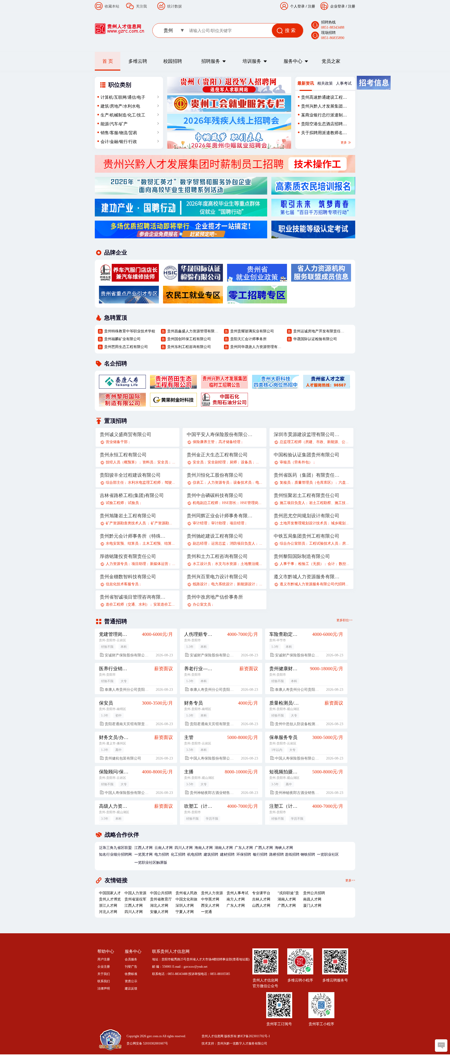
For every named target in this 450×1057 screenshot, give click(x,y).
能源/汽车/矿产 (114, 124)
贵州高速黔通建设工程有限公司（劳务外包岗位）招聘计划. (324, 98)
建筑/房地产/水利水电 (120, 106)
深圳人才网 (185, 905)
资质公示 (131, 981)
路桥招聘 (276, 854)
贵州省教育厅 (161, 899)
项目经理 (237, 523)
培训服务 (251, 61)
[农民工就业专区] (193, 300)
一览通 (206, 912)
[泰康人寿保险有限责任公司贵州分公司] (122, 386)
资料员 (147, 462)
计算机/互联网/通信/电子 (123, 97)
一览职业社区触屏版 (150, 863)
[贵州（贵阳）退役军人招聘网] (229, 90)
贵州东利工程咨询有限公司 (189, 347)
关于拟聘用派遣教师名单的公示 (324, 133)
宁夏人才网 (185, 912)
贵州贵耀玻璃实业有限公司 (252, 331)
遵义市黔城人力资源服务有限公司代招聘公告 (316, 584)
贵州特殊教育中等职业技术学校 (129, 331)
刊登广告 (131, 966)
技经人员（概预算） (122, 462)
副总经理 (200, 543)
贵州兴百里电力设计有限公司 (217, 576)
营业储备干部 (117, 442)
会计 (331, 564)
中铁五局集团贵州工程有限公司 (306, 536)
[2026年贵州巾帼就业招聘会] (229, 146)
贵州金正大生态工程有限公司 (217, 454)
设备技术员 (242, 482)
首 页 (107, 61)
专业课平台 (261, 893)
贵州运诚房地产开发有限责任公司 (319, 331)
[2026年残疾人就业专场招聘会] (229, 127)
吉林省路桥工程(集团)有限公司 (132, 495)
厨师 (233, 462)
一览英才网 (143, 854)
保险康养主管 (204, 442)
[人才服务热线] (326, 386)
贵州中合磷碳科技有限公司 (215, 495)
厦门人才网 (312, 905)
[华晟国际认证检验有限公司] (193, 279)
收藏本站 (112, 6)
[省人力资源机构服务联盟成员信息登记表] (321, 279)
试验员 (133, 503)
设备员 (246, 462)
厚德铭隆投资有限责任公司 (128, 556)
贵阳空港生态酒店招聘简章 (324, 125)
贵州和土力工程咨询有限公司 (217, 556)
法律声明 (103, 988)
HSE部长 (229, 503)
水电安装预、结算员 (122, 543)
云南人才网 (163, 848)
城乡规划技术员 (344, 523)
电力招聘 (161, 854)
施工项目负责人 (292, 503)
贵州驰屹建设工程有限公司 (215, 536)
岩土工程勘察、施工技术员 (331, 503)
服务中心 (293, 61)
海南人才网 (204, 848)
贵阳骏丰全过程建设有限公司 (130, 475)
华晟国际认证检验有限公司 (315, 339)
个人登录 (297, 6)
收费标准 (131, 974)
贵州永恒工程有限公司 (123, 454)
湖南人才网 (224, 848)
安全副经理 (217, 462)
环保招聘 (243, 854)
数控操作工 (348, 564)
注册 (351, 6)
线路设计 (200, 584)
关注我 (141, 6)
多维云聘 (137, 61)
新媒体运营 (159, 564)
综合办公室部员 (292, 543)
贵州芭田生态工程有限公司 (126, 347)
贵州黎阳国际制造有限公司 (302, 556)
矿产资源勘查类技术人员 (126, 523)
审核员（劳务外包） (296, 462)
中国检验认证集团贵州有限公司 (306, 454)
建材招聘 (227, 854)
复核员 (285, 482)
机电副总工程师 (205, 503)
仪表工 (198, 482)
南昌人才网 (312, 899)
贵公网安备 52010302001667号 (147, 1043)
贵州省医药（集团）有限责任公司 (307, 475)
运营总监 (218, 543)
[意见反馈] (441, 1046)
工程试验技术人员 (323, 543)
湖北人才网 (159, 905)
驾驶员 (170, 482)
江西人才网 (143, 848)
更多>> (350, 880)
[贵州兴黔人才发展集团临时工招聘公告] (224, 386)
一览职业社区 (328, 854)
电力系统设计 (222, 584)
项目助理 (139, 564)
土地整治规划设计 (255, 564)
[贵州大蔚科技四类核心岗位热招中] (275, 386)
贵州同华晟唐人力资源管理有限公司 (256, 347)
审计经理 (200, 523)
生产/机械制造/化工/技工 (123, 115)
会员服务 (131, 959)
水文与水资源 (226, 564)
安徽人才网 (159, 912)
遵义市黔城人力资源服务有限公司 (307, 576)
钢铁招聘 (308, 854)
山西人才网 (261, 905)
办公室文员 (202, 604)
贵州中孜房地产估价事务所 (215, 597)
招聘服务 (210, 61)
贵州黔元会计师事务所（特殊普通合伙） (133, 536)
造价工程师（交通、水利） (127, 604)
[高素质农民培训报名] (313, 192)
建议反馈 (131, 988)
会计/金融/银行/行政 (119, 141)
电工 (259, 482)
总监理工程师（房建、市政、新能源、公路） (316, 442)
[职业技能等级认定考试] (313, 235)
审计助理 (218, 523)
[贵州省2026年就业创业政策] (257, 279)
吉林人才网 (261, 899)
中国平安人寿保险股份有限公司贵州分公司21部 (220, 434)
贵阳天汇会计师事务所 (248, 339)
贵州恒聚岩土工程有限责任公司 (306, 495)
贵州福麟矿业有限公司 (122, 339)
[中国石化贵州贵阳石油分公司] (129, 279)
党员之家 (331, 61)
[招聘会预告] (181, 235)
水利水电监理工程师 (144, 482)
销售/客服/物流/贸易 (119, 132)
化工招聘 (178, 854)
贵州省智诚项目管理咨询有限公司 (133, 597)
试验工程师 (115, 503)
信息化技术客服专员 (122, 584)
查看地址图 (240, 959)
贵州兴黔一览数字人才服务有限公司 (242, 1043)
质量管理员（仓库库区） (315, 482)
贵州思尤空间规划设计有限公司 (306, 515)
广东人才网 (244, 848)
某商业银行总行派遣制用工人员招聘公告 (324, 116)
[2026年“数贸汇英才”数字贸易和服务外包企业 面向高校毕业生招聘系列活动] (181, 192)
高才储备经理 (229, 442)
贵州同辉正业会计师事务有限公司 (220, 515)
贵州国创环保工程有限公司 (189, 339)
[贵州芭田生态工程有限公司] (173, 386)
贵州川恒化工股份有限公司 (215, 475)
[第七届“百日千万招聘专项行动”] (313, 213)
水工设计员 (202, 564)
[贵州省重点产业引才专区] (129, 300)
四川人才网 (183, 848)
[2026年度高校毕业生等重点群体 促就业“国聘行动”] (181, 213)
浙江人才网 (108, 905)
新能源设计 (246, 584)
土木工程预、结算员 (158, 543)
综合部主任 (115, 482)
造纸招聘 (292, 854)
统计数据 (174, 6)
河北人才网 (108, 912)
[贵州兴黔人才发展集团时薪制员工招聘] (225, 170)
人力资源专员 (218, 482)
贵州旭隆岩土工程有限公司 (128, 515)
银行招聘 (260, 854)
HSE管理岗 (249, 503)
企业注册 (103, 966)
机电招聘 (194, 854)
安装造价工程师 (166, 604)
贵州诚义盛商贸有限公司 (125, 434)
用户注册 (103, 959)
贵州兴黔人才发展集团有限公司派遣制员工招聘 (324, 107)
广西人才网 (264, 848)
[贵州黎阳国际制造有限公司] (122, 404)
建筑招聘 (211, 854)
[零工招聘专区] (257, 300)
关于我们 (103, 974)
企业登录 (337, 6)
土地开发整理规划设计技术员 (303, 523)
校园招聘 (172, 61)
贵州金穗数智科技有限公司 (128, 576)
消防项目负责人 (242, 543)
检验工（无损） (311, 564)
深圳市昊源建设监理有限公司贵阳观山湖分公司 (307, 434)
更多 (344, 142)
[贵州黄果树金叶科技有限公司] (173, 404)
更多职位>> (344, 620)
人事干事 (287, 564)
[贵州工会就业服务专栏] (229, 109)
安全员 (162, 462)
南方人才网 (236, 899)
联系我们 (103, 981)
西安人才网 (210, 905)
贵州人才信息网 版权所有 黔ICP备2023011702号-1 (236, 1036)
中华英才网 (210, 899)
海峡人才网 (284, 848)
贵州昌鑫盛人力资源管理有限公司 (193, 331)
